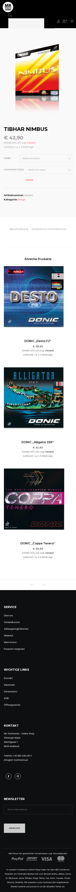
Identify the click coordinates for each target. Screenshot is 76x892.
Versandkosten (12, 622)
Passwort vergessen (14, 649)
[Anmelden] (57, 21)
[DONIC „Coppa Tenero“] (38, 502)
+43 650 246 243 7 (22, 756)
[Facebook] (8, 776)
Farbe (7, 158)
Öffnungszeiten (12, 705)
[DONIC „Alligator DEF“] (38, 401)
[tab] (19, 229)
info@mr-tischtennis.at (16, 760)
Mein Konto (10, 642)
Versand (31, 143)
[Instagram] (18, 776)
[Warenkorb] (63, 21)
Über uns (8, 615)
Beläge (21, 200)
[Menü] (71, 21)
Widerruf (8, 636)
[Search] (49, 23)
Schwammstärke (14, 169)
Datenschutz (10, 691)
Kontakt (8, 678)
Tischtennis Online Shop (28, 869)
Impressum (9, 685)
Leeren (29, 180)
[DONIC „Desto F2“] (38, 300)
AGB (6, 698)
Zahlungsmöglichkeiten (16, 629)
